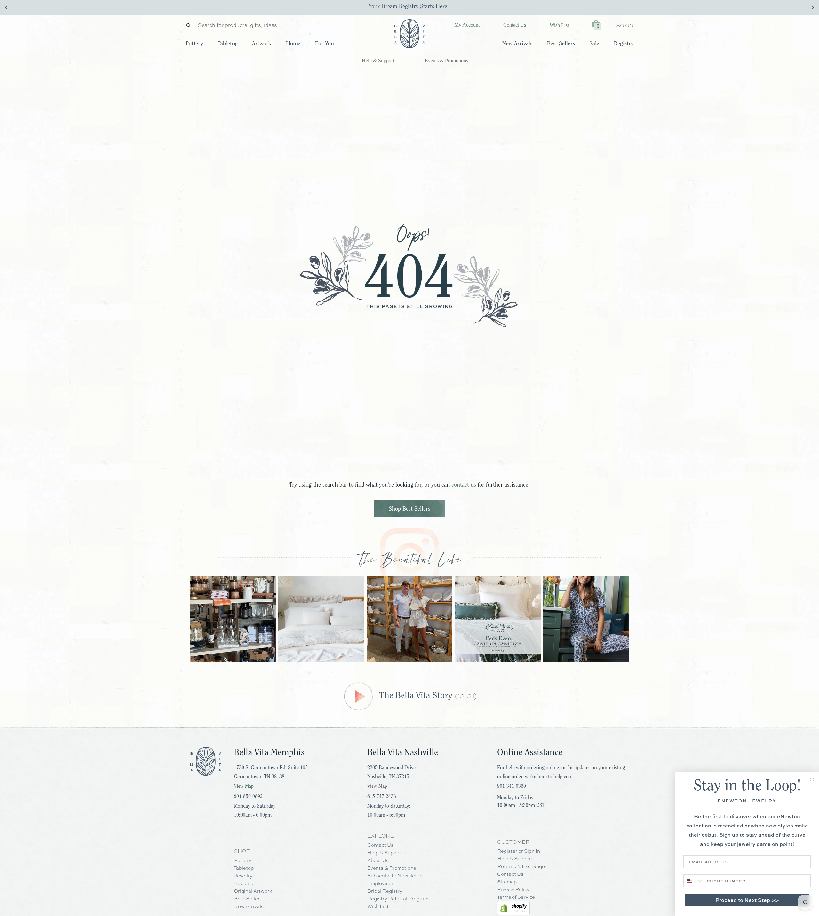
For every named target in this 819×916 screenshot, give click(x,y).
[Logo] (409, 33)
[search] (190, 25)
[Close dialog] (812, 779)
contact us (463, 485)
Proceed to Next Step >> (747, 900)
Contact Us (514, 24)
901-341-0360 (511, 786)
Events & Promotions (446, 60)
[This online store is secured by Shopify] (513, 908)
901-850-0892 (248, 796)
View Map (244, 786)
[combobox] (694, 881)
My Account (467, 24)
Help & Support (378, 60)
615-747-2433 (381, 796)
